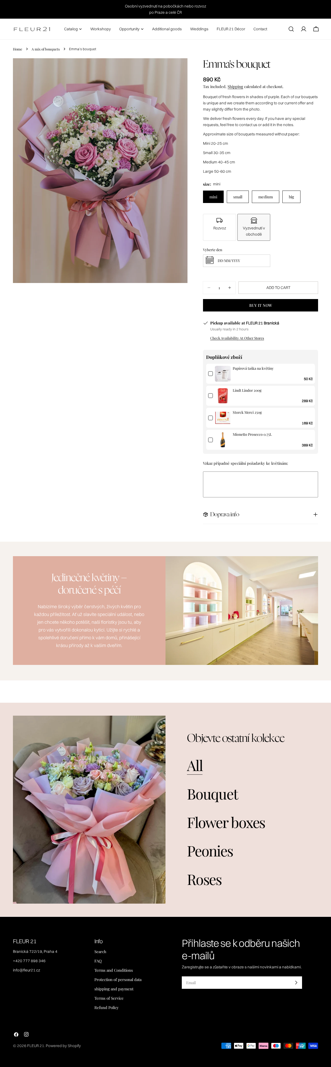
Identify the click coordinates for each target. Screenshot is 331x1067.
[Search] (291, 29)
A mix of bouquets (46, 49)
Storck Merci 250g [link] (247, 412)
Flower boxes (226, 822)
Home (17, 49)
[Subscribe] (296, 982)
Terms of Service (109, 998)
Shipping (235, 86)
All (194, 765)
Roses (204, 879)
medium (265, 196)
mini (213, 196)
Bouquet (212, 793)
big (291, 196)
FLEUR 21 (35, 1045)
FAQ (98, 960)
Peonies (210, 850)
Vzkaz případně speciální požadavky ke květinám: (245, 463)
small (237, 196)
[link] (223, 374)
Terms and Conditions (113, 970)
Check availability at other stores (237, 338)
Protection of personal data (117, 979)
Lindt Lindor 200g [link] (247, 390)
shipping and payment (113, 988)
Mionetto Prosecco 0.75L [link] (252, 434)
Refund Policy (106, 1007)
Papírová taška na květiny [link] (253, 368)
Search (100, 951)
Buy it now (260, 305)
